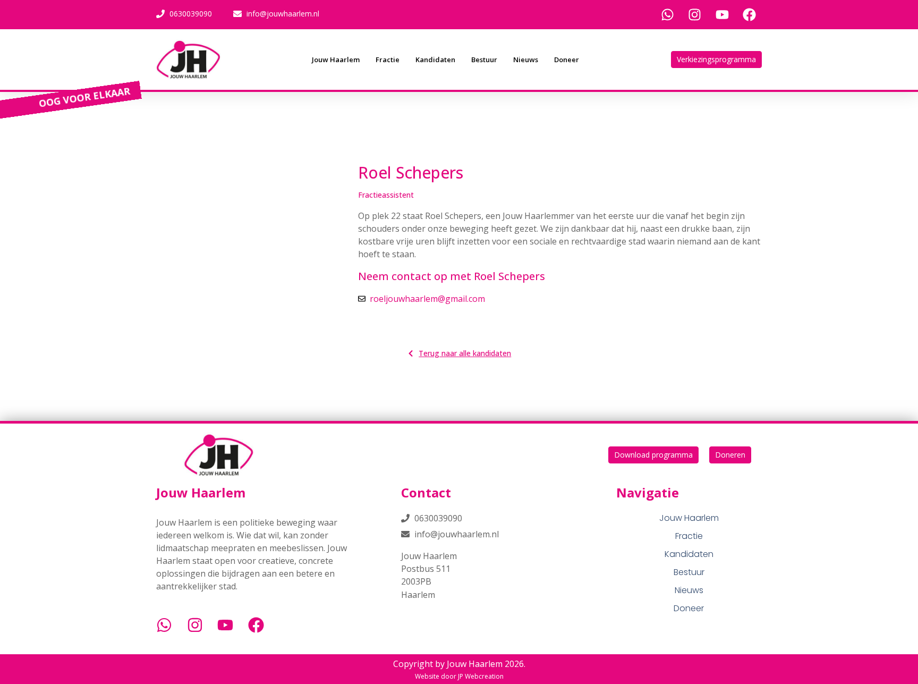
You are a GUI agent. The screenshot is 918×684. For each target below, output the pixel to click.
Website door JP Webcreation (459, 676)
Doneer (566, 59)
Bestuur (484, 59)
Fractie (388, 59)
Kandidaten (435, 59)
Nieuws (525, 59)
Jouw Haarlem (336, 59)
